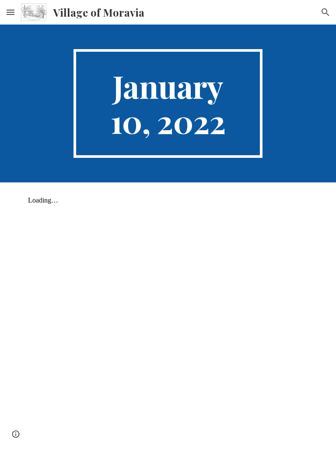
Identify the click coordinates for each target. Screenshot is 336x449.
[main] (168, 103)
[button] (10, 12)
